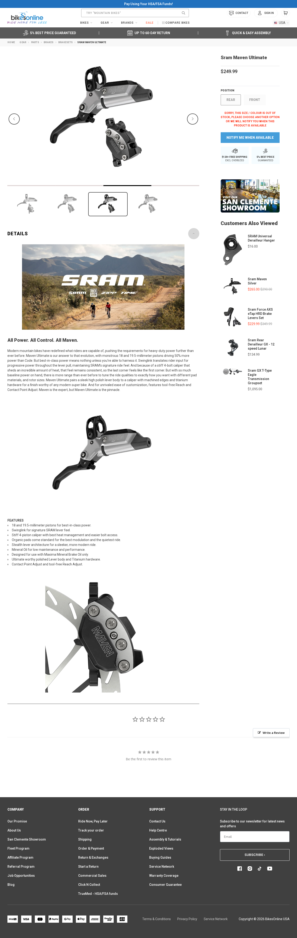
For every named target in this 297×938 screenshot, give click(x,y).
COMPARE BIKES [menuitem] (177, 22)
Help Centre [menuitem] (158, 830)
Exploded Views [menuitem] (161, 848)
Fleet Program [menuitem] (18, 848)
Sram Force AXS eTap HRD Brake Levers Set (260, 314)
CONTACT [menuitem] (242, 13)
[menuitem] (266, 13)
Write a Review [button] (274, 733)
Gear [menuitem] (105, 22)
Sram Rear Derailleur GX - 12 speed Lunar (261, 344)
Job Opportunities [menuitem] (21, 875)
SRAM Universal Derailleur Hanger (261, 238)
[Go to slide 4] (175, 185)
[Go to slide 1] (31, 185)
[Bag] (285, 13)
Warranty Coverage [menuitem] (163, 875)
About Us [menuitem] (14, 830)
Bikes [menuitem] (84, 22)
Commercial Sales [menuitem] (92, 875)
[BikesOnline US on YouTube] (269, 869)
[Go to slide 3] (127, 185)
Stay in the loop (233, 809)
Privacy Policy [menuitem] (187, 919)
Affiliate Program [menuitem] (20, 857)
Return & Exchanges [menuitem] (93, 857)
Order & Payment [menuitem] (91, 848)
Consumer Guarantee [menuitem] (165, 884)
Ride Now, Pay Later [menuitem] (93, 821)
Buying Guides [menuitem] (160, 857)
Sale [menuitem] (150, 22)
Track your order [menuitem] (91, 830)
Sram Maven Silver (257, 281)
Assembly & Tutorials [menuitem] (165, 839)
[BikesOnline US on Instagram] (250, 868)
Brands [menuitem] (127, 22)
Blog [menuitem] (11, 884)
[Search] (183, 13)
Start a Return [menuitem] (88, 866)
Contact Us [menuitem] (157, 821)
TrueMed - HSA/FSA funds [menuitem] (98, 894)
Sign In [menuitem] (269, 13)
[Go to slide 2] (79, 185)
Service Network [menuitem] (161, 866)
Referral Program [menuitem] (21, 866)
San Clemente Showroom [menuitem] (26, 839)
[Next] (192, 119)
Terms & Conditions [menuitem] (156, 919)
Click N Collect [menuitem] (89, 884)
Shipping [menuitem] (85, 839)
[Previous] (14, 119)
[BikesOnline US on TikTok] (259, 869)
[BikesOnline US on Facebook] (239, 868)
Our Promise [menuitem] (17, 821)
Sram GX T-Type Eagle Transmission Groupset (260, 377)
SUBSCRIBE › (255, 855)
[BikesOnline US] (27, 18)
